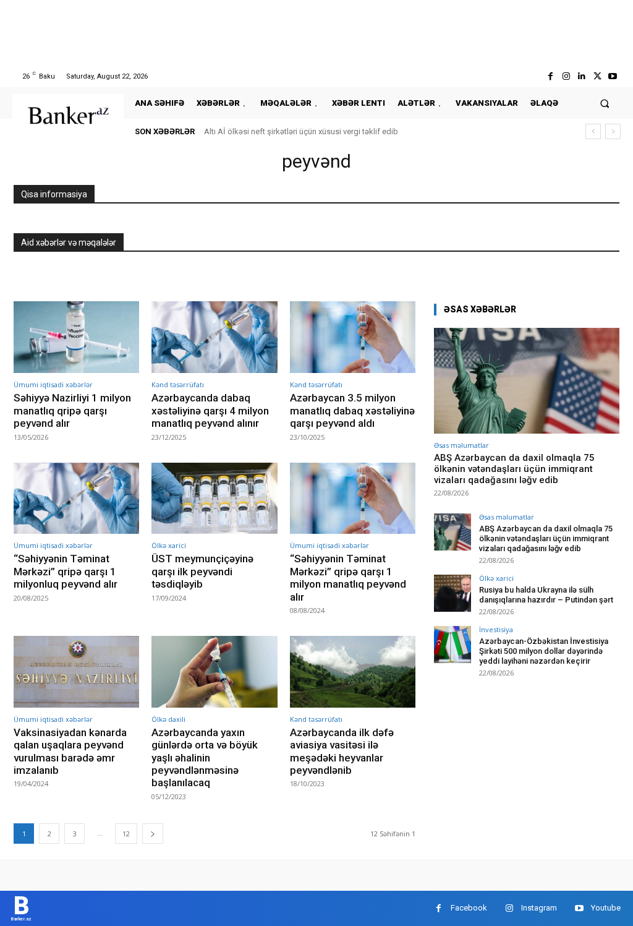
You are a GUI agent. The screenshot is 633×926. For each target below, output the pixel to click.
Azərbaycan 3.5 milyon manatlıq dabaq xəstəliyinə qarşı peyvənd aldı (352, 410)
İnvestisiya (496, 629)
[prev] (593, 131)
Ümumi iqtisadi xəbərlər (53, 384)
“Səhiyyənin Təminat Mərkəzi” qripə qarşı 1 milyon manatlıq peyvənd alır (348, 577)
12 (126, 833)
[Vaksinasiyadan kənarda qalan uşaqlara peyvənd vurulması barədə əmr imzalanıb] (76, 672)
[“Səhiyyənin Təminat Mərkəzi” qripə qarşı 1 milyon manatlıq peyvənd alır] (352, 498)
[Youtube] (613, 76)
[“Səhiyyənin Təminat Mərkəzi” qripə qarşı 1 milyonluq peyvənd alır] (76, 498)
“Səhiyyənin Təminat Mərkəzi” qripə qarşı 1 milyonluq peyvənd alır (65, 571)
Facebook (469, 907)
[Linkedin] (581, 76)
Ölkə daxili (168, 719)
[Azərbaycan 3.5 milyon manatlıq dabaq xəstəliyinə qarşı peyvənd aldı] (352, 337)
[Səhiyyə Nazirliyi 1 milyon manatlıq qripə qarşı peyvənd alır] (76, 337)
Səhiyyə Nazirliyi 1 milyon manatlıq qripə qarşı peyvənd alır (72, 410)
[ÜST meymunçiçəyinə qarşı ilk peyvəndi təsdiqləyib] (214, 498)
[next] (613, 131)
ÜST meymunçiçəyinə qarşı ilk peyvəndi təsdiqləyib (202, 571)
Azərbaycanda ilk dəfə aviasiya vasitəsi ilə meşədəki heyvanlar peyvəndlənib (342, 751)
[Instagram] (566, 76)
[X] (597, 76)
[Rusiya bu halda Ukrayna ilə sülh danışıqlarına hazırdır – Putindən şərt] (452, 593)
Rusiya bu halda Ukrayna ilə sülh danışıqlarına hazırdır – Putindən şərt (546, 594)
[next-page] (152, 833)
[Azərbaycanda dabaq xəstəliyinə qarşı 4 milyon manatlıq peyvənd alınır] (214, 337)
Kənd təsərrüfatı (177, 384)
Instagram (539, 907)
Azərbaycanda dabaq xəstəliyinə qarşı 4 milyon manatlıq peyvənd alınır (210, 410)
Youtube (606, 907)
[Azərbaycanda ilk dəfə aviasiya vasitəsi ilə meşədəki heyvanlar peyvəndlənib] (352, 672)
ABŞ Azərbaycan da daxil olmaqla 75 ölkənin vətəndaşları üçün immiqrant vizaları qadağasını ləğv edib (514, 469)
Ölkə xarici (168, 545)
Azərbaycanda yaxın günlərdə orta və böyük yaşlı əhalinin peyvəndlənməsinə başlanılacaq (204, 757)
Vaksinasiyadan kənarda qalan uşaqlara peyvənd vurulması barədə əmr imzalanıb (70, 751)
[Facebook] (550, 76)
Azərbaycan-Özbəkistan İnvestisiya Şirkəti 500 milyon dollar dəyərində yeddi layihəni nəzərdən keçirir (543, 651)
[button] (605, 103)
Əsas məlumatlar (461, 445)
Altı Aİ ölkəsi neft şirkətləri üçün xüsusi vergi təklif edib (301, 131)
